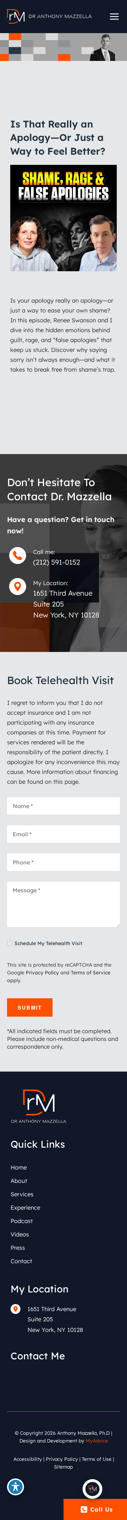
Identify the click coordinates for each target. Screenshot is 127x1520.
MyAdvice (97, 1441)
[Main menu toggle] (114, 16)
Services (22, 1194)
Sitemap (63, 1467)
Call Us (101, 1509)
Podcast (22, 1220)
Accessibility (27, 1459)
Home (19, 1167)
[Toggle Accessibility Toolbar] (15, 1486)
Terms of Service (90, 972)
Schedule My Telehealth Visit (48, 943)
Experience (25, 1207)
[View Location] (19, 1308)
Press (18, 1247)
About (19, 1180)
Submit (30, 1007)
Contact (21, 1261)
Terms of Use (96, 1459)
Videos (20, 1234)
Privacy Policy (42, 972)
